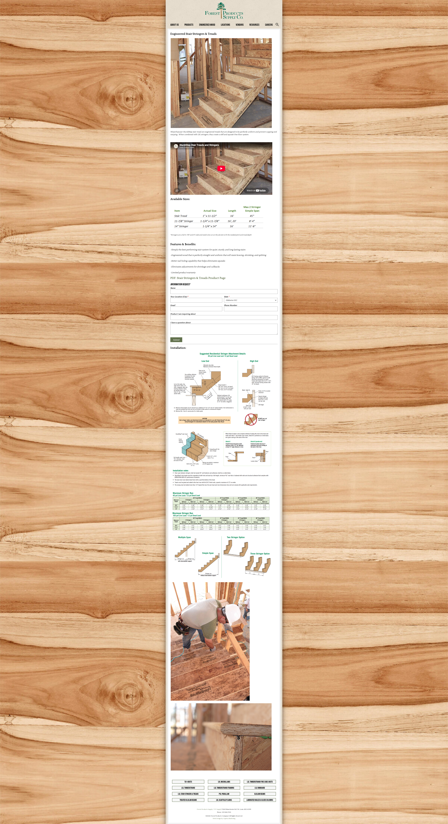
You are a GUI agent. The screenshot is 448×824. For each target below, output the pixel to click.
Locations (225, 24)
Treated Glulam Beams (188, 800)
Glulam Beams (259, 794)
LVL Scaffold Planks (224, 800)
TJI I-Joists (188, 781)
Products (188, 24)
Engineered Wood (207, 24)
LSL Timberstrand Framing (224, 788)
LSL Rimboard (260, 788)
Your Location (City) (178, 297)
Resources (254, 24)
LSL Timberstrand (188, 788)
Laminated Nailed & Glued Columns (260, 800)
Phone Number (230, 305)
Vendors (240, 24)
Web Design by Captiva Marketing (224, 818)
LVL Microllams (224, 781)
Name (172, 288)
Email (172, 305)
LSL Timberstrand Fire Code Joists (260, 781)
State (226, 297)
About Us (174, 24)
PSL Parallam (224, 794)
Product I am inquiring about (182, 314)
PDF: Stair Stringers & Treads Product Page (198, 278)
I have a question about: (180, 323)
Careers (269, 24)
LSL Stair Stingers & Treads (188, 794)
